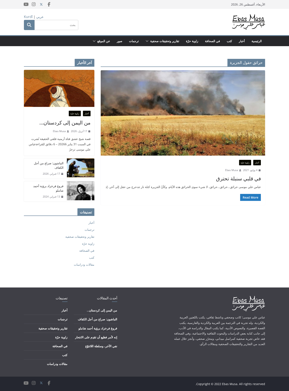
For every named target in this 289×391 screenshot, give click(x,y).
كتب (229, 41)
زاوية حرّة (192, 41)
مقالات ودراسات (84, 265)
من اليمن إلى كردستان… (65, 122)
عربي (40, 16)
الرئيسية (257, 41)
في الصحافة (212, 41)
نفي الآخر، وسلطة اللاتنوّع (101, 346)
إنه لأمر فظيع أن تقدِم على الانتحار (96, 337)
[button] (148, 41)
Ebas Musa (231, 170)
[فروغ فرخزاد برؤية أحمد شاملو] (80, 191)
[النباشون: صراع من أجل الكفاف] (80, 168)
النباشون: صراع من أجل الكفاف (48, 165)
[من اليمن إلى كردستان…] (59, 88)
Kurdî (28, 16)
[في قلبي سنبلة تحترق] (183, 113)
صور (119, 41)
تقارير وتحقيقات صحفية (164, 41)
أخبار (242, 41)
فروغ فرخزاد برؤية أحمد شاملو (48, 188)
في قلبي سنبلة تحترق (238, 178)
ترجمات (134, 41)
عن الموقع (103, 41)
